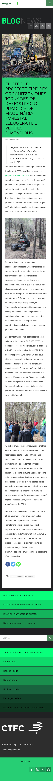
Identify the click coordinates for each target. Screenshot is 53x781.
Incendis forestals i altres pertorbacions (23, 652)
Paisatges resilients (13, 698)
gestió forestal (17, 577)
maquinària (30, 577)
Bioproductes (10, 680)
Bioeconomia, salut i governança (19, 623)
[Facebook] (7, 564)
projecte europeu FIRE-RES (17, 175)
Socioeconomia (11, 689)
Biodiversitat (9, 661)
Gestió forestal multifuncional (18, 595)
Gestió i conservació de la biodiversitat (22, 604)
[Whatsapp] (18, 564)
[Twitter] (13, 564)
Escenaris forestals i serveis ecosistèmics (24, 707)
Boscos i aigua (10, 671)
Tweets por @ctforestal (11, 750)
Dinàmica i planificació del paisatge (20, 614)
